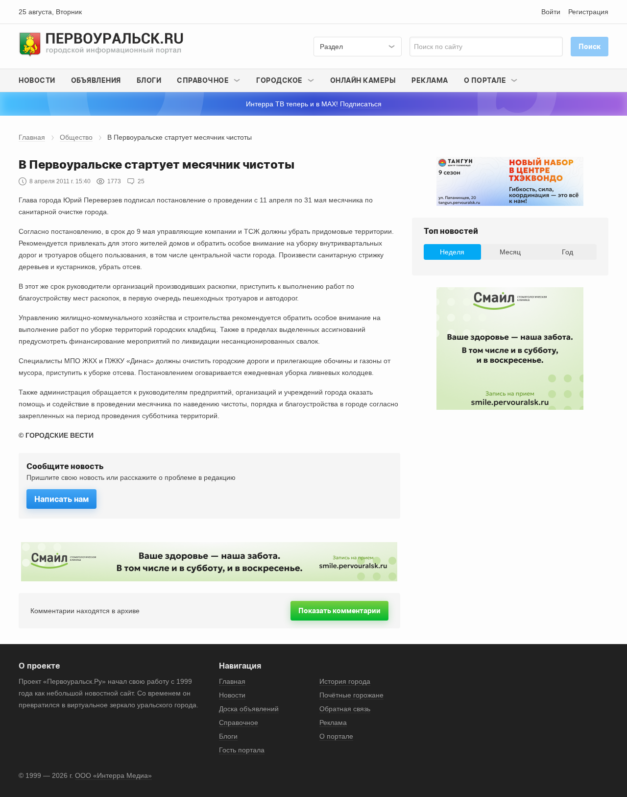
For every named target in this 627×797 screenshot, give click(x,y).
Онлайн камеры (363, 80)
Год (567, 252)
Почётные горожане (351, 695)
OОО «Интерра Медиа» (113, 775)
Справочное (238, 722)
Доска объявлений (249, 709)
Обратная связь (344, 709)
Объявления (96, 80)
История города (344, 681)
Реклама (429, 80)
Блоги (149, 80)
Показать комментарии (339, 610)
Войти (550, 12)
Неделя (452, 252)
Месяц (510, 252)
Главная (32, 137)
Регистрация (588, 12)
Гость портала (242, 750)
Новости (37, 80)
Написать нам (61, 499)
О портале (336, 736)
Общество (76, 137)
